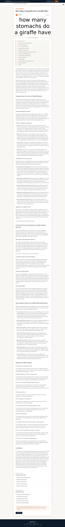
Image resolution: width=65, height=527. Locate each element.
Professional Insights (21, 59)
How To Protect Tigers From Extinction (22, 500)
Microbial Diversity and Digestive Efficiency (24, 53)
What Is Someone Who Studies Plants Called (23, 477)
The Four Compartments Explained (23, 46)
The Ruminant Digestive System (22, 44)
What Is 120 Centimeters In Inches (21, 479)
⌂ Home (56, 1)
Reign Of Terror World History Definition (22, 502)
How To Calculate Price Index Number (22, 498)
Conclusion (19, 64)
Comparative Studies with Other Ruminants (24, 55)
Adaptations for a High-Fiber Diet (23, 50)
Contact (19, 1)
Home (13, 1)
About (16, 1)
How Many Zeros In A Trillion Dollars (21, 496)
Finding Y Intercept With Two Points (22, 485)
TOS (28, 1)
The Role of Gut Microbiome (22, 57)
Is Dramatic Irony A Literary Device (21, 483)
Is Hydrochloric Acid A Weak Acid (21, 481)
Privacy (26, 1)
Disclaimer (22, 1)
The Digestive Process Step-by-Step (23, 48)
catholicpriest (8, 1)
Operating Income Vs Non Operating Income (23, 494)
